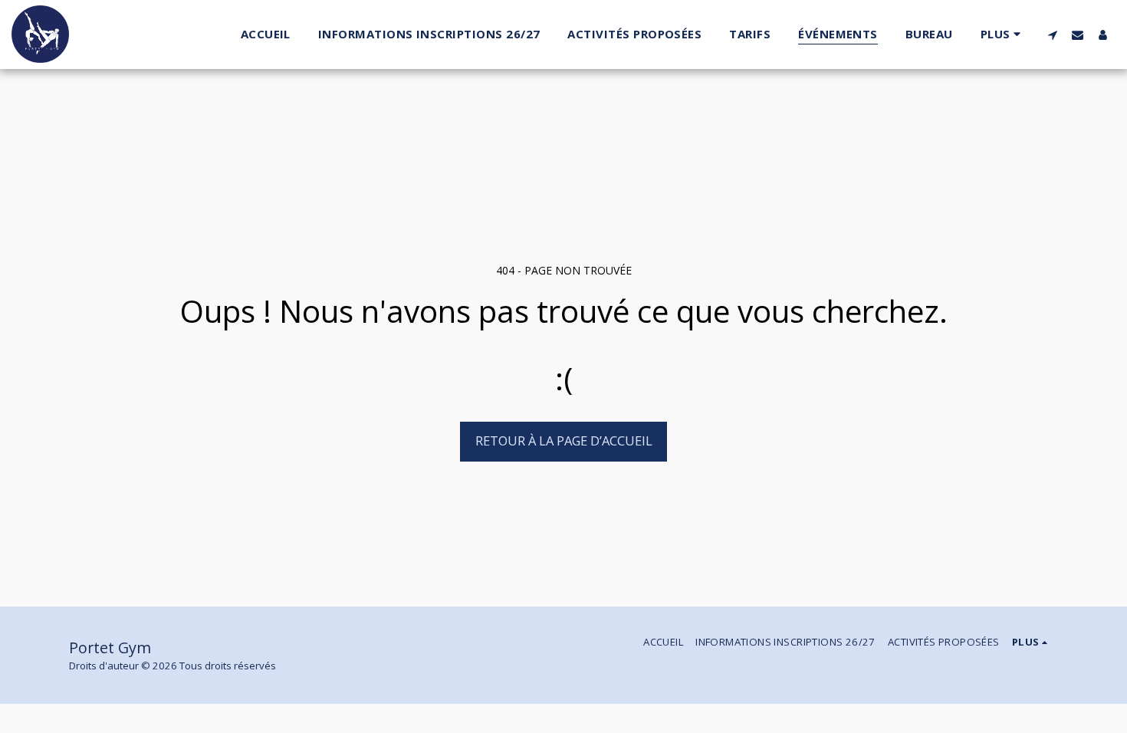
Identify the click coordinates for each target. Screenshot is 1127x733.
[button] (1052, 34)
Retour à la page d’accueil (563, 440)
